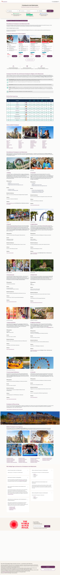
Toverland (17, 104)
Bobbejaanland (17, 106)
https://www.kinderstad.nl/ (10, 349)
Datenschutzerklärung (6, 571)
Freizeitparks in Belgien (12, 508)
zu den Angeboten (50, 418)
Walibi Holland (17, 110)
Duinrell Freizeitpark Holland (14, 226)
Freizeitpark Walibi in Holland (46, 225)
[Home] (7, 20)
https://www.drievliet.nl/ (33, 397)
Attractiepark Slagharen (17, 116)
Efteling (35, 474)
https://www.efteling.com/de (11, 203)
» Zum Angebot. (35, 253)
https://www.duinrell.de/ (10, 252)
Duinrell (17, 108)
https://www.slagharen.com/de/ (34, 350)
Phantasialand (49, 327)
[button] (58, 1)
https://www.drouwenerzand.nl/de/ (11, 301)
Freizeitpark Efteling (22, 480)
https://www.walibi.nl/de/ (34, 252)
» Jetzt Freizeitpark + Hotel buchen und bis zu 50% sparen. (15, 409)
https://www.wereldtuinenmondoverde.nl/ (36, 302)
